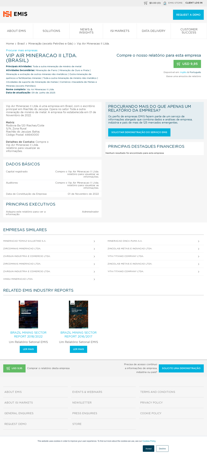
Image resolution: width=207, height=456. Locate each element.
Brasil (21, 43)
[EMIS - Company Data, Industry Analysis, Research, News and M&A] (16, 16)
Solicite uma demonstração (181, 368)
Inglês (183, 72)
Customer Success (188, 31)
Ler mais (28, 349)
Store (77, 424)
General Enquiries (18, 413)
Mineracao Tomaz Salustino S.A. (24, 241)
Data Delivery (153, 31)
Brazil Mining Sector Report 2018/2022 (28, 334)
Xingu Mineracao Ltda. (18, 279)
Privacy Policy (151, 402)
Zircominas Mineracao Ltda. (22, 249)
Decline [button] (162, 448)
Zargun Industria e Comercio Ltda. (26, 256)
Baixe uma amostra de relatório (183, 76)
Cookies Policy (148, 440)
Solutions (51, 31)
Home (10, 43)
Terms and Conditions (157, 392)
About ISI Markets (18, 402)
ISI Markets (119, 31)
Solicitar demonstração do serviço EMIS (139, 132)
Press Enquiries (84, 413)
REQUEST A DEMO (188, 15)
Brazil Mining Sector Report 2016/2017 (78, 334)
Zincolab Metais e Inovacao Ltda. (130, 249)
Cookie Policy (150, 413)
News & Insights (86, 31)
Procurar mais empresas (22, 50)
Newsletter (82, 402)
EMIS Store (175, 3)
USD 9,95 (189, 64)
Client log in (193, 3)
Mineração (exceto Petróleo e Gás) (50, 43)
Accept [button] (149, 448)
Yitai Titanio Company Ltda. (126, 256)
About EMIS (16, 31)
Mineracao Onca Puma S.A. (125, 241)
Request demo (15, 424)
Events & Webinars (87, 392)
